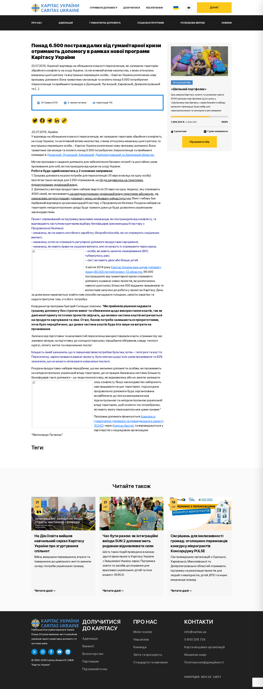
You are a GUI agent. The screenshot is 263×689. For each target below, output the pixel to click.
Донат (214, 7)
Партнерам (90, 661)
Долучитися (131, 7)
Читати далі (43, 590)
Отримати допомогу (103, 7)
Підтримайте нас (94, 669)
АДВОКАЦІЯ (66, 22)
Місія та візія (142, 632)
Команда (139, 647)
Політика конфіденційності (204, 662)
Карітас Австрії (123, 425)
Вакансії (88, 646)
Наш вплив (141, 639)
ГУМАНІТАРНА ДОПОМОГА (105, 22)
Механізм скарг (195, 655)
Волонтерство (92, 654)
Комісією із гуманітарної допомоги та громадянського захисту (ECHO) (129, 421)
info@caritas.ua (195, 632)
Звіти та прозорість (147, 655)
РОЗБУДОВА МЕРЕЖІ (193, 22)
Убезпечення (154, 7)
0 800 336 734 (194, 639)
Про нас (36, 22)
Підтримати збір (199, 141)
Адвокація (90, 638)
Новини (227, 22)
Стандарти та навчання (150, 662)
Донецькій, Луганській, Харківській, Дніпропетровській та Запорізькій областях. (101, 155)
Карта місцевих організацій (204, 647)
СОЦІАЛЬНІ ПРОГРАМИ (150, 22)
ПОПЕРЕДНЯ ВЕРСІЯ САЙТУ (202, 676)
